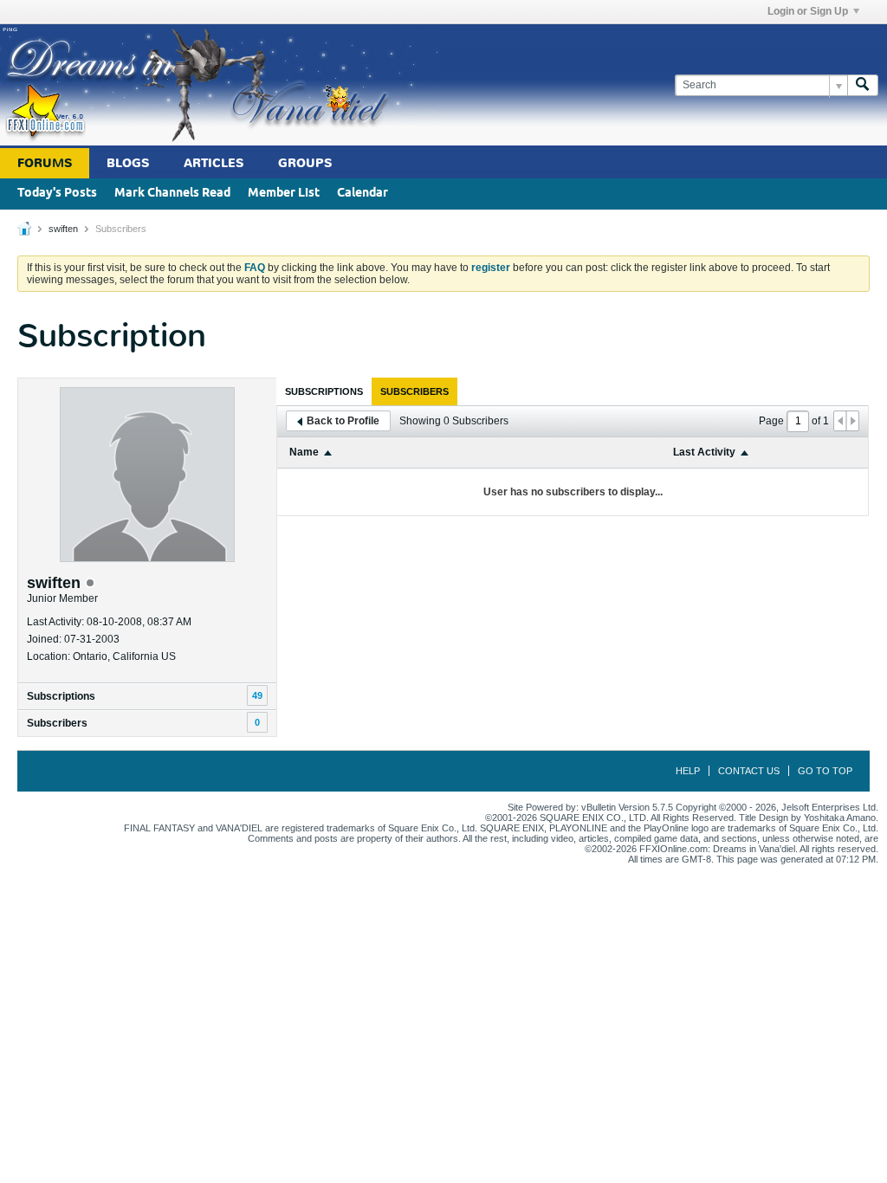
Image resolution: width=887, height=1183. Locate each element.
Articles (213, 163)
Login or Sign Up (807, 11)
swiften (63, 228)
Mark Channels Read (172, 193)
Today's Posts (57, 193)
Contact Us (749, 771)
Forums (44, 163)
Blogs (128, 163)
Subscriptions (61, 696)
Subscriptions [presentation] (324, 391)
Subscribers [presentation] (414, 391)
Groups (305, 163)
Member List (284, 193)
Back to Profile (343, 421)
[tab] (324, 391)
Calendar (362, 193)
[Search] (862, 85)
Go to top (825, 771)
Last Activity (704, 452)
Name (304, 452)
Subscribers (57, 723)
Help (688, 771)
